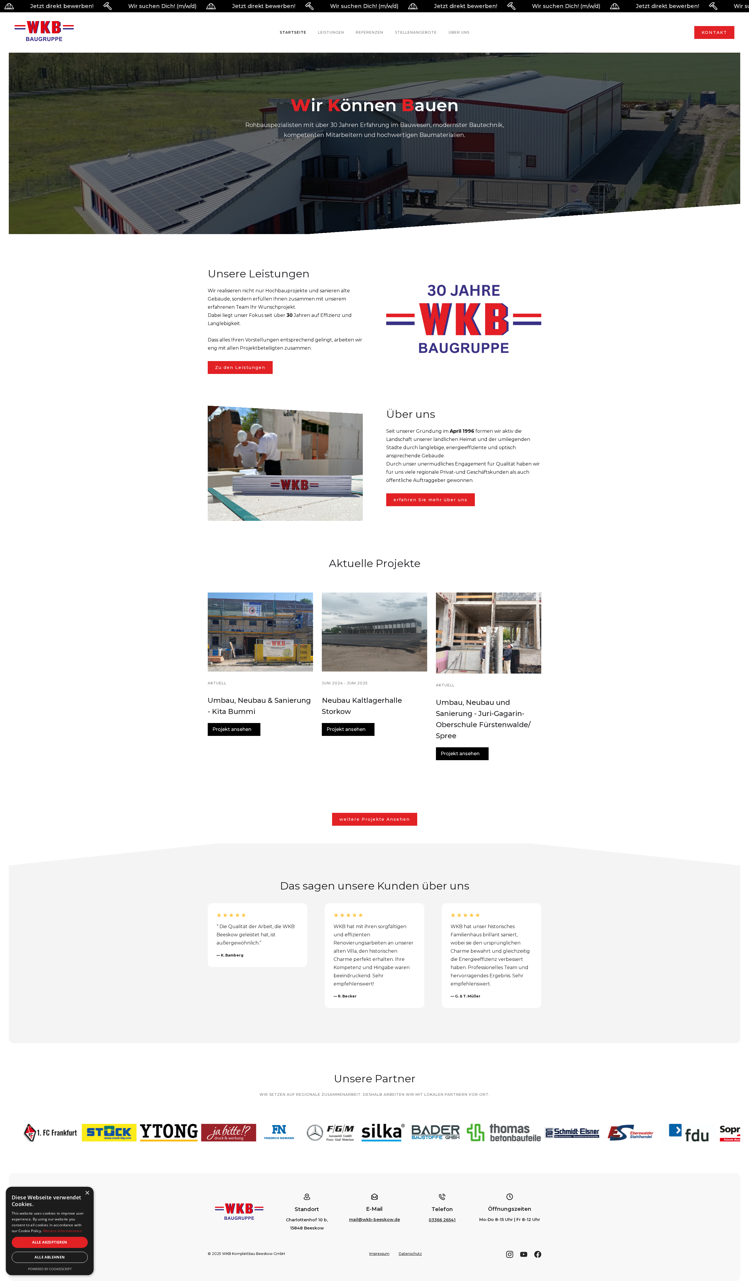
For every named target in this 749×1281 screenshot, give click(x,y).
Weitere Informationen (62, 1230)
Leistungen (331, 32)
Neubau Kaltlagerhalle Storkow (362, 706)
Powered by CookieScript (50, 1269)
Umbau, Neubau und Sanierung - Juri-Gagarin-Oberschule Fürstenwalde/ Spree (483, 719)
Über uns (459, 32)
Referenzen (369, 32)
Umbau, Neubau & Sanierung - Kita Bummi (259, 706)
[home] (44, 32)
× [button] (87, 1193)
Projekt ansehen (231, 729)
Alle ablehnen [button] (50, 1257)
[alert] (50, 1231)
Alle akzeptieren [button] (49, 1242)
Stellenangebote (416, 32)
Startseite (293, 32)
